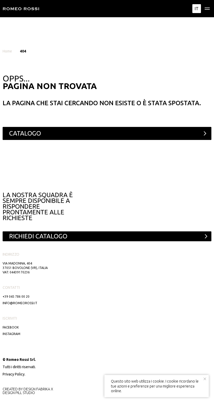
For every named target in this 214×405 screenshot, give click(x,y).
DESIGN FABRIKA (36, 389)
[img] (207, 8)
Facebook (11, 327)
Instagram (11, 334)
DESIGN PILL (12, 393)
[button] (107, 236)
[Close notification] (204, 378)
